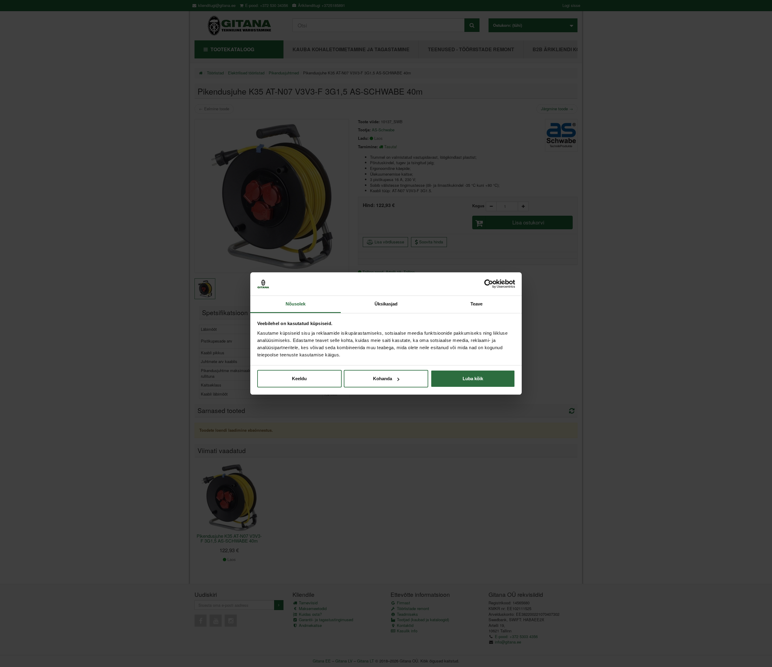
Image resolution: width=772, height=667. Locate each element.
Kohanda (382, 378)
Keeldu (299, 378)
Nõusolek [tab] (296, 303)
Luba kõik (473, 378)
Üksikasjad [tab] (386, 303)
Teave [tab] (476, 303)
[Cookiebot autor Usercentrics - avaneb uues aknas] (488, 284)
